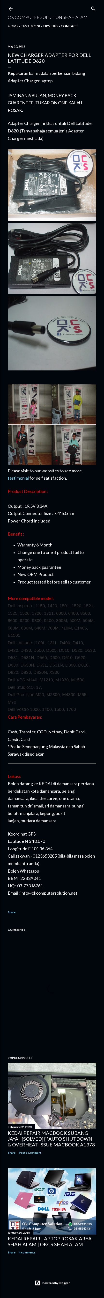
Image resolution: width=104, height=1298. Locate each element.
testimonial (18, 478)
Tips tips (50, 26)
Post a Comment (30, 1152)
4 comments (27, 1252)
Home (13, 26)
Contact (69, 26)
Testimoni (30, 26)
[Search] (93, 7)
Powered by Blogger (56, 1283)
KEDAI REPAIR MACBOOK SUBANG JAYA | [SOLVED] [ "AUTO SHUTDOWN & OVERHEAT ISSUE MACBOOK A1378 (51, 1138)
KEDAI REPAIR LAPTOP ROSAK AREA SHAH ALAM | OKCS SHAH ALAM (50, 1241)
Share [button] (11, 912)
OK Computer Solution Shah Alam (48, 17)
